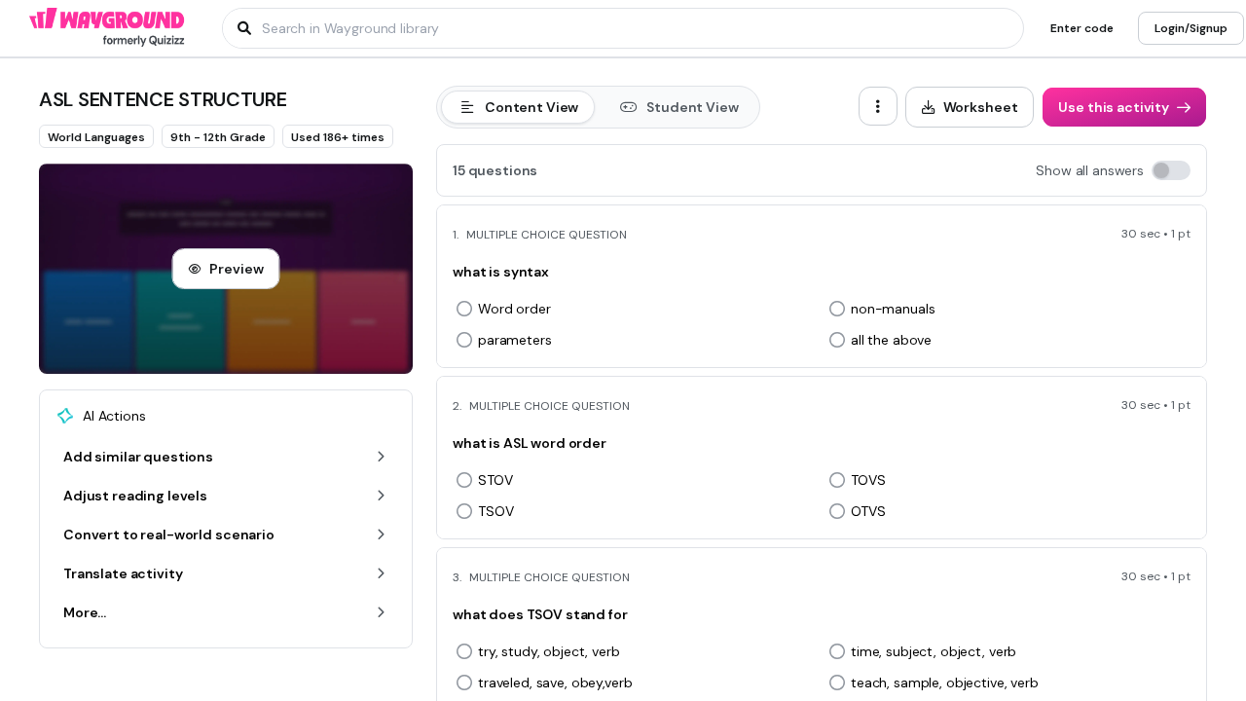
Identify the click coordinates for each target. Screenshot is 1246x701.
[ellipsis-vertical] (878, 106)
